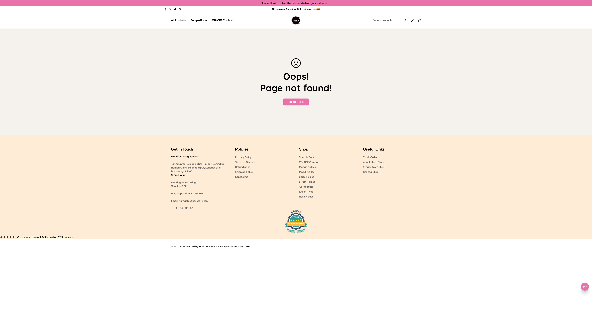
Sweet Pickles (307, 181)
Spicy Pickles (306, 176)
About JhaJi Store (373, 162)
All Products (178, 20)
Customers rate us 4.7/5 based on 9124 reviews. (45, 237)
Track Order (370, 157)
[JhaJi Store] (295, 20)
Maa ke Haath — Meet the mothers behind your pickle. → (294, 3)
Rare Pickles (306, 196)
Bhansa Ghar (370, 171)
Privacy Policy (243, 157)
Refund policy (243, 167)
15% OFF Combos (222, 20)
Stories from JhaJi (374, 167)
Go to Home (296, 101)
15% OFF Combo (308, 162)
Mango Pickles (307, 167)
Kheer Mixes (306, 191)
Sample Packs (199, 20)
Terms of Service (245, 162)
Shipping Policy (244, 171)
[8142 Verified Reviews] (296, 233)
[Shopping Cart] (419, 20)
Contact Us (241, 176)
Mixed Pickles (306, 171)
